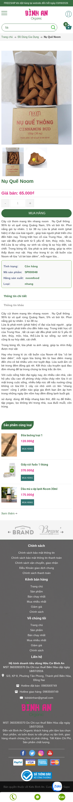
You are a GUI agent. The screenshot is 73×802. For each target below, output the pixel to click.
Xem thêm (8, 513)
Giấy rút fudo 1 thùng (34, 464)
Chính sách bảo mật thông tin (36, 552)
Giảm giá (36, 606)
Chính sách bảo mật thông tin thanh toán (36, 557)
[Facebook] (23, 753)
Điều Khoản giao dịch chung (36, 567)
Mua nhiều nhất (36, 601)
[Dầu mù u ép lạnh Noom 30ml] (9, 495)
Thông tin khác (14, 305)
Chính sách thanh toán (37, 573)
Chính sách (37, 611)
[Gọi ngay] (13, 797)
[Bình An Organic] (36, 14)
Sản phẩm (36, 591)
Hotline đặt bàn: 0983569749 (39, 685)
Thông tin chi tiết (15, 296)
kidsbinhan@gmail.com (39, 697)
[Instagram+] (41, 753)
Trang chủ (36, 586)
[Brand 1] (23, 529)
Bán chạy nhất (36, 596)
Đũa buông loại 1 (31, 435)
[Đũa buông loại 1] (9, 445)
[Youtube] (50, 753)
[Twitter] (32, 753)
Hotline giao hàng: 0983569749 (39, 691)
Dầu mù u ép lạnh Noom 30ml (39, 488)
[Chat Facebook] (37, 797)
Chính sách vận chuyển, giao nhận (36, 562)
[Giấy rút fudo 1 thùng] (9, 471)
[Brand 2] (50, 529)
